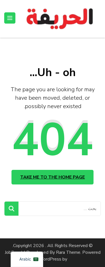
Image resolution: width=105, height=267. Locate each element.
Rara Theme (68, 252)
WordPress (50, 259)
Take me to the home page (52, 177)
